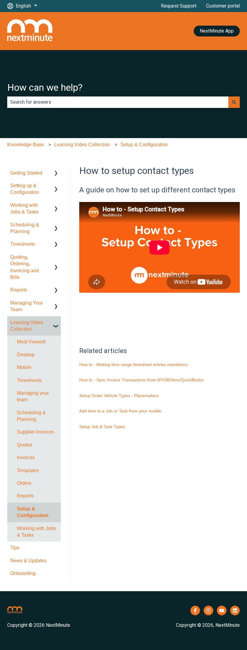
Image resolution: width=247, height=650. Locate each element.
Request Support (178, 6)
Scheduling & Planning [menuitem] (24, 228)
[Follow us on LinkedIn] (235, 610)
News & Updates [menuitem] (28, 560)
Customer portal (223, 6)
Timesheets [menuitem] (22, 244)
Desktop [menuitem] (26, 354)
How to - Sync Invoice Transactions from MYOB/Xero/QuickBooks (141, 379)
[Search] (234, 102)
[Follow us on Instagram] (208, 610)
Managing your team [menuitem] (33, 396)
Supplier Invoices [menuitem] (35, 431)
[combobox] (117, 102)
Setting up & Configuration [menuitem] (24, 189)
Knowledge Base (25, 144)
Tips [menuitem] (14, 547)
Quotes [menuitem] (24, 444)
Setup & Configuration (144, 144)
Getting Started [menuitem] (26, 172)
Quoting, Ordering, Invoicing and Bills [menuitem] (24, 267)
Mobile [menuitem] (24, 367)
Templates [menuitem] (28, 470)
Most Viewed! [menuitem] (31, 341)
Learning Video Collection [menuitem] (26, 326)
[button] (56, 173)
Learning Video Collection (82, 144)
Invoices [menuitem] (26, 457)
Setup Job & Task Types (102, 426)
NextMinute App (217, 31)
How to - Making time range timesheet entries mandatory (133, 364)
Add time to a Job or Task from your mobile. (120, 411)
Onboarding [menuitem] (23, 573)
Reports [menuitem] (18, 289)
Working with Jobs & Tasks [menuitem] (24, 208)
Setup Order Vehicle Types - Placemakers (119, 395)
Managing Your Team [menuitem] (26, 306)
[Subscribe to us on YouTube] (222, 610)
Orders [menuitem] (24, 483)
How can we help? (45, 87)
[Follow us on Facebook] (195, 610)
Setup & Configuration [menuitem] (32, 512)
